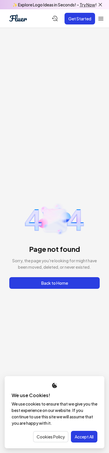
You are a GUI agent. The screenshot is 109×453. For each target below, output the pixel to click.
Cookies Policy (51, 436)
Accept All (84, 436)
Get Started (79, 18)
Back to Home (54, 283)
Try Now (87, 4)
